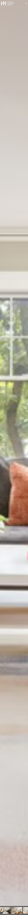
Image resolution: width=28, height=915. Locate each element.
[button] (16, 910)
